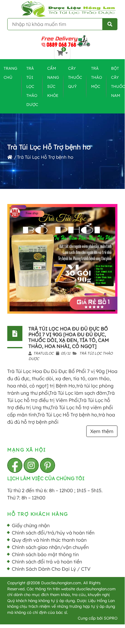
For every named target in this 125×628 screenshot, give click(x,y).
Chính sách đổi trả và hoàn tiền (47, 562)
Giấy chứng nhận (31, 525)
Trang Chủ (10, 73)
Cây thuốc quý (75, 77)
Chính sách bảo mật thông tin (45, 554)
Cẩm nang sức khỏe (53, 82)
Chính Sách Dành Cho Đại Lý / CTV (51, 569)
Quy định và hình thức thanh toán (49, 540)
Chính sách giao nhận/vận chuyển (50, 547)
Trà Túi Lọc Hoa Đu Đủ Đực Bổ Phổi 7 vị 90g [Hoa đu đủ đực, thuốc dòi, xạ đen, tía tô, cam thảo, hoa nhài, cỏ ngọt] (68, 337)
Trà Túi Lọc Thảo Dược (32, 86)
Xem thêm (101, 431)
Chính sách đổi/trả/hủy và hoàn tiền (53, 533)
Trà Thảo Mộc (96, 77)
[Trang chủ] (9, 157)
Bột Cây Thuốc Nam (118, 82)
